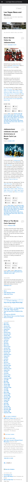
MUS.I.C (15, 117)
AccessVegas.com (8, 474)
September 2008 (7, 387)
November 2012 (7, 334)
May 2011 (6, 360)
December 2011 (7, 349)
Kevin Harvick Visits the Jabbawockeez (9, 40)
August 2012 (6, 338)
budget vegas (13, 115)
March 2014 (6, 324)
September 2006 (7, 412)
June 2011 (6, 359)
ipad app (14, 299)
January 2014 (7, 326)
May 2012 (6, 342)
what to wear (14, 121)
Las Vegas (19, 299)
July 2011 (6, 357)
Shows (12, 205)
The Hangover (21, 117)
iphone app (10, 116)
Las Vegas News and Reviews (14, 2)
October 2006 (7, 411)
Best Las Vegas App (8, 479)
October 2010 (7, 367)
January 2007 (7, 406)
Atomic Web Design (8, 476)
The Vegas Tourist (9, 434)
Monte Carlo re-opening (12, 271)
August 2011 (6, 356)
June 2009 (6, 379)
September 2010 (7, 368)
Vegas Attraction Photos (9, 292)
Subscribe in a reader (8, 458)
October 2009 (7, 376)
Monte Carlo (10, 67)
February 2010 (7, 375)
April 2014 (6, 323)
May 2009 (6, 381)
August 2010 (6, 370)
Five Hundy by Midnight (10, 416)
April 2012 (6, 343)
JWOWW (21, 116)
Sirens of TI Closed (8, 317)
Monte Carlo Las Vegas (9, 117)
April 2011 (6, 362)
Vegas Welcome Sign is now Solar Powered (14, 316)
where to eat (20, 121)
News (9, 113)
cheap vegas (19, 115)
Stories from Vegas (8, 92)
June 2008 (6, 390)
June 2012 (6, 340)
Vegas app (6, 119)
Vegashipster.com (7, 285)
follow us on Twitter (19, 191)
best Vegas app (10, 299)
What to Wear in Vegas (18, 90)
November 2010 (7, 365)
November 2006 (7, 409)
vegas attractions (12, 119)
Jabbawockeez (16, 65)
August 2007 (6, 400)
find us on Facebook (14, 94)
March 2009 (6, 382)
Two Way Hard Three (10, 438)
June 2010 (6, 373)
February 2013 (7, 332)
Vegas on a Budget (8, 90)
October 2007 (7, 398)
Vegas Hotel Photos (8, 294)
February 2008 (7, 393)
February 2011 (7, 364)
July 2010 (6, 371)
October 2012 (7, 335)
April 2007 (6, 403)
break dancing (7, 115)
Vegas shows (9, 121)
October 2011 (7, 353)
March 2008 (6, 392)
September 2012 (7, 337)
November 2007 (7, 397)
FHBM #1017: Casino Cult (9, 418)
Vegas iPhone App (8, 89)
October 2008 (7, 386)
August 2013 (6, 329)
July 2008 (6, 389)
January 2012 (7, 348)
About (5, 291)
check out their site (13, 179)
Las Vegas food (22, 299)
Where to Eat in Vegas (17, 92)
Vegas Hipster (7, 94)
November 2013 (7, 327)
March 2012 (6, 345)
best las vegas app (18, 113)
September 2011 (7, 354)
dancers (5, 116)
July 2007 (6, 401)
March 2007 (6, 405)
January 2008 (7, 395)
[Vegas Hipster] (9, 469)
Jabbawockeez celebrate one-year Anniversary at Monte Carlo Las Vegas (11, 134)
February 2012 (7, 346)
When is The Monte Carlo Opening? (11, 222)
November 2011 (7, 351)
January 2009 (7, 384)
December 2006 (7, 408)
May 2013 (6, 331)
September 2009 (7, 378)
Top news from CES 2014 (9, 314)
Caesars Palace (12, 299)
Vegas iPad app (13, 120)
